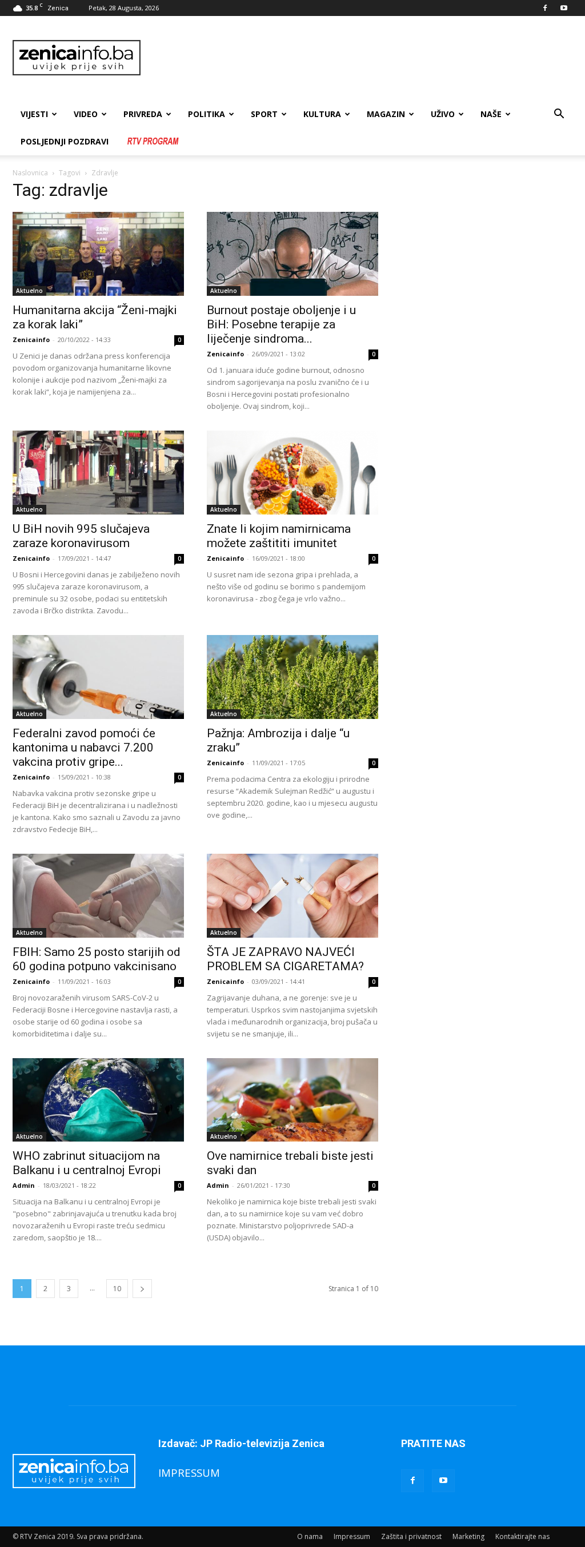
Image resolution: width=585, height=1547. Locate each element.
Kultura (322, 114)
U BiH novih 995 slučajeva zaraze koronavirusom (81, 536)
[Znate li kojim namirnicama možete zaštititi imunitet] (292, 473)
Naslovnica (30, 173)
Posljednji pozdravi (65, 141)
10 (117, 1288)
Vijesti (34, 114)
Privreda (142, 114)
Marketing (468, 1536)
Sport (264, 114)
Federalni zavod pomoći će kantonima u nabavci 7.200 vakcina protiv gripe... (84, 747)
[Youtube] (563, 8)
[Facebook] (545, 8)
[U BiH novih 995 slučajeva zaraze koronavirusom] (98, 473)
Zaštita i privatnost (411, 1536)
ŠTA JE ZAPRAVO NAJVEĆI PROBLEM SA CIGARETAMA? (285, 959)
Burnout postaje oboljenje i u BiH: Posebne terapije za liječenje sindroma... (281, 324)
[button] (558, 115)
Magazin (386, 114)
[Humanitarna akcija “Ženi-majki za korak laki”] (98, 254)
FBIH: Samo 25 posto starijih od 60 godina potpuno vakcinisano (97, 959)
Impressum (352, 1536)
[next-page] (142, 1288)
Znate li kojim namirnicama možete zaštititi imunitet (279, 536)
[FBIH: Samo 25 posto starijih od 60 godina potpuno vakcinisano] (98, 896)
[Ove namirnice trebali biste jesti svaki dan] (292, 1100)
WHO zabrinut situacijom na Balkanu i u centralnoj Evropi (87, 1163)
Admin (24, 1185)
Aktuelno (29, 291)
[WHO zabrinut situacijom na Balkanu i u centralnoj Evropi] (98, 1100)
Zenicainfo (31, 339)
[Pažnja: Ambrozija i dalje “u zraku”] (292, 677)
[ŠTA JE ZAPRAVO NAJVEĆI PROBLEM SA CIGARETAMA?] (292, 896)
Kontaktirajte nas (522, 1536)
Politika (206, 114)
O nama (310, 1536)
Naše (491, 114)
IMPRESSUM (189, 1472)
